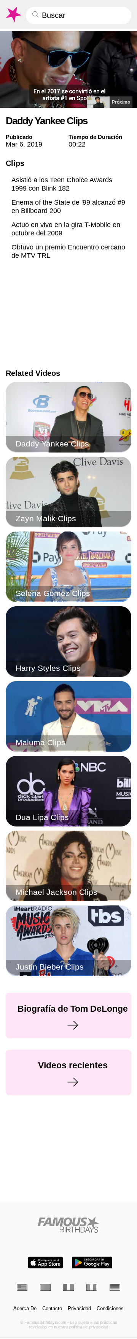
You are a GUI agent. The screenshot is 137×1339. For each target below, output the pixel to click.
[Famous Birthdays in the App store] (45, 1262)
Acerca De (25, 1308)
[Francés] (68, 1287)
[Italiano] (91, 1287)
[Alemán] (115, 1287)
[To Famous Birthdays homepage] (13, 14)
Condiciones (110, 1308)
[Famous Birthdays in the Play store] (92, 1262)
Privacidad (79, 1308)
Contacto (52, 1308)
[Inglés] (22, 1287)
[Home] (69, 1224)
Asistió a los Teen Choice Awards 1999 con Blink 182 (61, 184)
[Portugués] (45, 1287)
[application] (68, 69)
